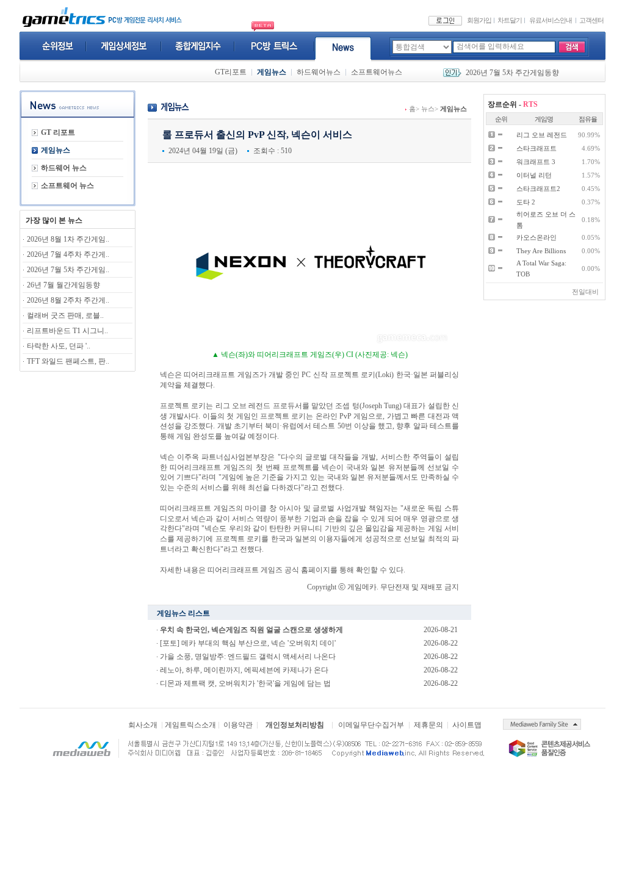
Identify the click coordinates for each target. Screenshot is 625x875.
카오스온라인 (536, 237)
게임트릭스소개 (190, 725)
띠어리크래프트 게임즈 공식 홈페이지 (269, 570)
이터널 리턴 (534, 175)
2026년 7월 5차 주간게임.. (68, 269)
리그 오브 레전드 (541, 135)
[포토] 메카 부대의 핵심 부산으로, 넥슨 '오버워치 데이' (248, 643)
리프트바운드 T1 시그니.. (67, 330)
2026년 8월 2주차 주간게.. (68, 300)
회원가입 (479, 20)
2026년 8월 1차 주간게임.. (68, 239)
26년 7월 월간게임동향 (63, 285)
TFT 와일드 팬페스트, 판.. (68, 361)
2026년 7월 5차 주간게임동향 (512, 72)
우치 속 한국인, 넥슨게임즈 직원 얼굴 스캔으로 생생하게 (251, 629)
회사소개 (142, 725)
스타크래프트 (536, 148)
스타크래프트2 (538, 188)
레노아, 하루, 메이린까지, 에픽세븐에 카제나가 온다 (244, 670)
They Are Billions (541, 250)
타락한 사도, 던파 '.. (58, 346)
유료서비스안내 (550, 20)
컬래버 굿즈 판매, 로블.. (65, 315)
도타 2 (525, 202)
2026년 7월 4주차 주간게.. (68, 254)
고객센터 (591, 20)
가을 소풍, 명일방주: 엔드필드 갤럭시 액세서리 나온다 (248, 656)
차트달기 (509, 20)
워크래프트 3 (535, 161)
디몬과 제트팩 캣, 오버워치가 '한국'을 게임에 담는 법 (245, 683)
